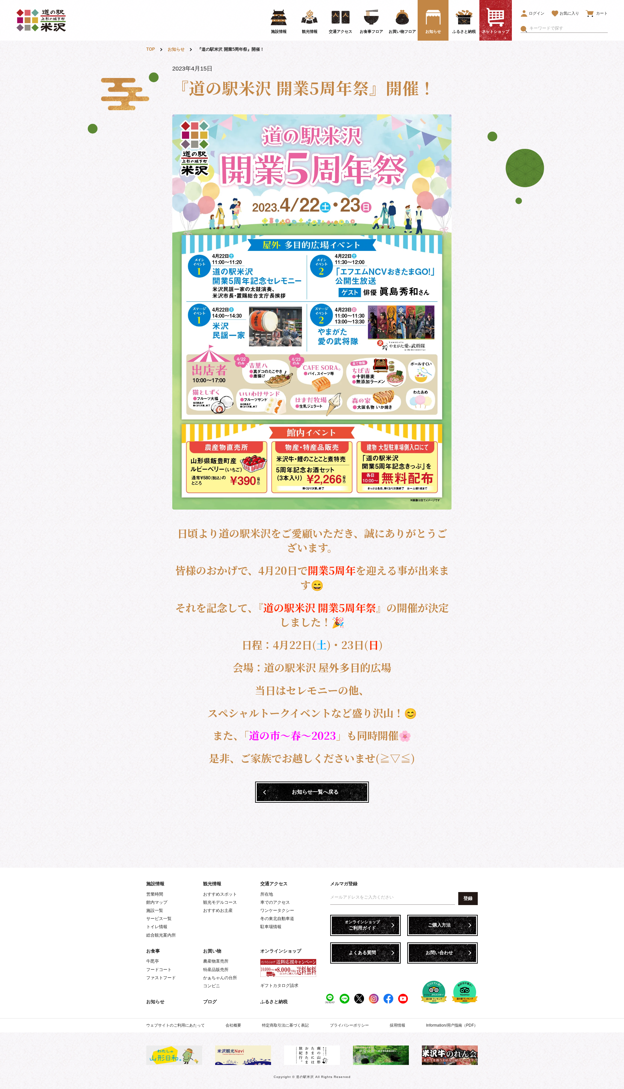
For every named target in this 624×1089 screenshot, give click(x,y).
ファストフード (161, 977)
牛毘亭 (152, 961)
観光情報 (212, 883)
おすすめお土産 (218, 910)
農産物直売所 (215, 961)
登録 (468, 898)
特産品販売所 (215, 969)
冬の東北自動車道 (277, 918)
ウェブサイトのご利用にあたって (175, 1025)
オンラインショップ (280, 950)
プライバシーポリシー (349, 1025)
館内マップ (156, 902)
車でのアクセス (275, 902)
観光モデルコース (220, 902)
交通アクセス (274, 883)
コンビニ (211, 985)
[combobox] (568, 28)
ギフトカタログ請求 (279, 985)
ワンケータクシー (277, 910)
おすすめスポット (220, 894)
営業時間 (154, 894)
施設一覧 (154, 910)
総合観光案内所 (161, 935)
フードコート (159, 969)
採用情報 (397, 1025)
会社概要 (233, 1025)
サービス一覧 (159, 918)
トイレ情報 (156, 926)
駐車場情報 (270, 926)
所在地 (266, 894)
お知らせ (155, 1001)
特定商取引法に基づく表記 (285, 1025)
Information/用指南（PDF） (452, 1025)
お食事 (153, 950)
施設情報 (155, 883)
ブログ (210, 1001)
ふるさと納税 (274, 1001)
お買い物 (212, 950)
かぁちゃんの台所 (220, 977)
